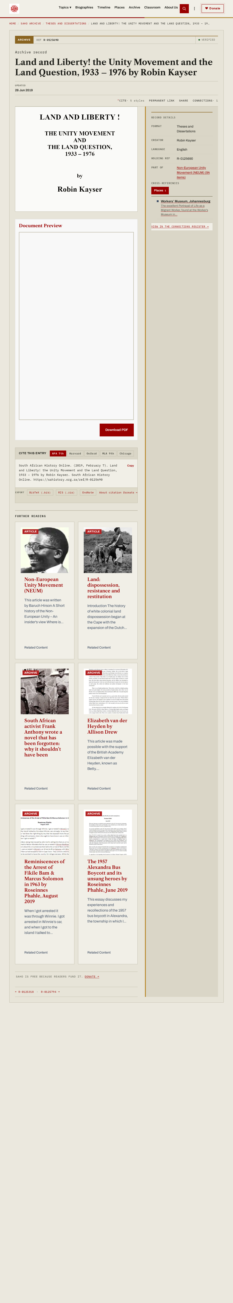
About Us (171, 7)
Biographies (84, 7)
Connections (205, 100)
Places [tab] (160, 190)
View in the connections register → (180, 226)
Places (119, 7)
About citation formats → (118, 492)
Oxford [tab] (92, 453)
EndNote (88, 492)
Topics (65, 7)
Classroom (152, 7)
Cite (130, 100)
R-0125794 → (50, 991)
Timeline (103, 7)
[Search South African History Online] (184, 8)
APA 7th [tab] (58, 453)
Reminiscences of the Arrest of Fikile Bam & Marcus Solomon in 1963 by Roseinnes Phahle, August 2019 (44, 881)
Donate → (92, 976)
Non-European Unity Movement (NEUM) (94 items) (193, 172)
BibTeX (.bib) (40, 492)
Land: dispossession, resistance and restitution (103, 588)
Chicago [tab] (126, 453)
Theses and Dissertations (66, 23)
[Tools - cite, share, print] (194, 9)
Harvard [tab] (75, 453)
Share (183, 100)
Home (12, 23)
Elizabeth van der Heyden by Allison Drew (107, 726)
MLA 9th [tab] (108, 453)
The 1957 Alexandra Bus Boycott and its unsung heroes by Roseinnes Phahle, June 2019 (107, 876)
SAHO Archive (31, 23)
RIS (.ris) (66, 492)
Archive (134, 7)
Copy (130, 465)
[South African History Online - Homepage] (14, 9)
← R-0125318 (24, 991)
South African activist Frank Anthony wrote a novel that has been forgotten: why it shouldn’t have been (43, 738)
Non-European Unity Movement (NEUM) (43, 585)
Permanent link (161, 100)
